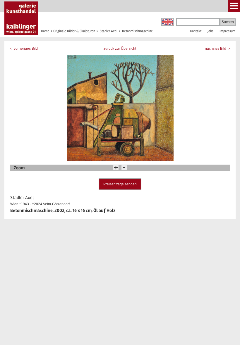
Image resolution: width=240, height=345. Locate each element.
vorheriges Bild (25, 48)
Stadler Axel (108, 31)
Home (45, 31)
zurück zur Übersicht (120, 48)
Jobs (210, 31)
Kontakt (195, 31)
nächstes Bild (216, 48)
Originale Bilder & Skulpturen (74, 31)
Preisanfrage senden (120, 184)
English (168, 21)
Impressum (228, 31)
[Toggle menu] (234, 6)
